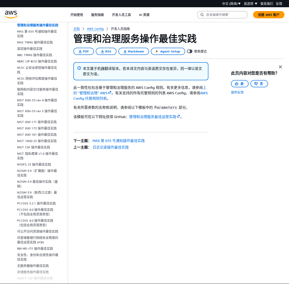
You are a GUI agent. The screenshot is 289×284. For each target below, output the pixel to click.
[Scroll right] (153, 14)
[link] (120, 28)
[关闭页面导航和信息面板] (280, 67)
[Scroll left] (67, 14)
